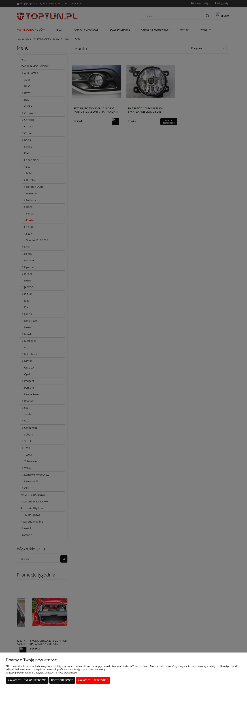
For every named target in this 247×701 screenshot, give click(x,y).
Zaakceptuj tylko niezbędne (27, 680)
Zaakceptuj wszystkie (93, 680)
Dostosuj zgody (62, 680)
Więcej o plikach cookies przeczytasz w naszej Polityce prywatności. (41, 672)
